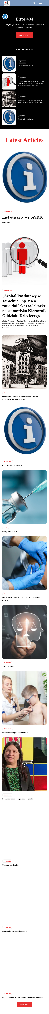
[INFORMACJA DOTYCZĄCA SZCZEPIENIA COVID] (24, 563)
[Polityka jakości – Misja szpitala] (24, 896)
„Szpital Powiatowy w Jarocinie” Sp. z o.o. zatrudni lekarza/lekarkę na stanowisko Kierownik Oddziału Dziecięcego (32, 83)
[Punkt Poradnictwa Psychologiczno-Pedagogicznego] (24, 963)
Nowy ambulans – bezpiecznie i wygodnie (18, 799)
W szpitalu (7, 662)
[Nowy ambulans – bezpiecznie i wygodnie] (24, 764)
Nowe (5, 528)
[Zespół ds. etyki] (24, 632)
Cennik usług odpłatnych (26, 119)
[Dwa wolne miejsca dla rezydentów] (24, 698)
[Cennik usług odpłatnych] (9, 117)
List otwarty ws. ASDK (25, 66)
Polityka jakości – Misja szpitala (14, 931)
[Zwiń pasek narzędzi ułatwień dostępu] (5, 16)
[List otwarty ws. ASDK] (9, 64)
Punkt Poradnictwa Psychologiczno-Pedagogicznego (22, 997)
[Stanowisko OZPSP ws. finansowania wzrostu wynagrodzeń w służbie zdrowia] (9, 99)
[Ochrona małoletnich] (24, 830)
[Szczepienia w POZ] (24, 497)
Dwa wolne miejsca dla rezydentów (15, 733)
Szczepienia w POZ (9, 532)
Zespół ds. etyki (8, 666)
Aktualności (22, 62)
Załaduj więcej (23, 1004)
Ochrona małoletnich (10, 865)
